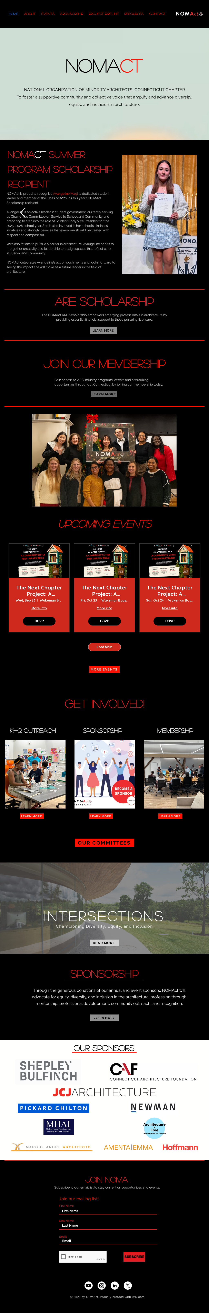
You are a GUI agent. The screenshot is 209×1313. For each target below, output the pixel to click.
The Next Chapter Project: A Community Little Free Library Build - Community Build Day (169, 590)
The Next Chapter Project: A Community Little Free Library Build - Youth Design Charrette (39, 590)
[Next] (186, 213)
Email (63, 1236)
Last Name (66, 1220)
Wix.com (138, 1296)
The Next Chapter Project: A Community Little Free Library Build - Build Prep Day (104, 590)
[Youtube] (88, 1285)
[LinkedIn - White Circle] (115, 1285)
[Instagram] (102, 1285)
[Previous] (23, 213)
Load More (104, 647)
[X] (128, 1285)
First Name (66, 1205)
